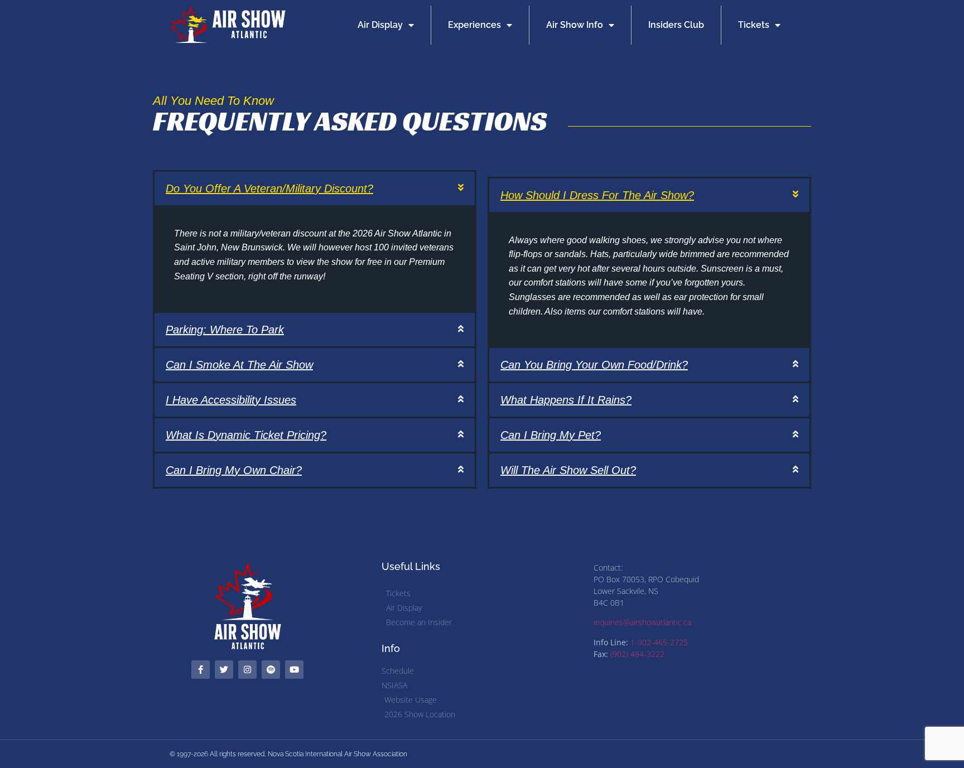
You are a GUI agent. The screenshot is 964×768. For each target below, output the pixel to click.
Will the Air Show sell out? (568, 470)
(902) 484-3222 (637, 654)
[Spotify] (271, 669)
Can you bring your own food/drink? (594, 365)
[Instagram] (247, 669)
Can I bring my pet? (550, 435)
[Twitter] (224, 669)
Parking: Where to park (225, 329)
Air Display (380, 25)
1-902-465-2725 (659, 642)
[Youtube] (294, 669)
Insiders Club (676, 25)
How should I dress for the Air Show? (597, 195)
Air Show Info (574, 25)
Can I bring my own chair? (234, 470)
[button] (315, 188)
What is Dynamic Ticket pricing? (246, 435)
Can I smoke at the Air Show (239, 365)
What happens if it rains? (566, 400)
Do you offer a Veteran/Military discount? (269, 188)
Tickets (753, 25)
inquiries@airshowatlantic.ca (642, 622)
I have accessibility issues (231, 400)
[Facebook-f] (200, 669)
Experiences (474, 25)
